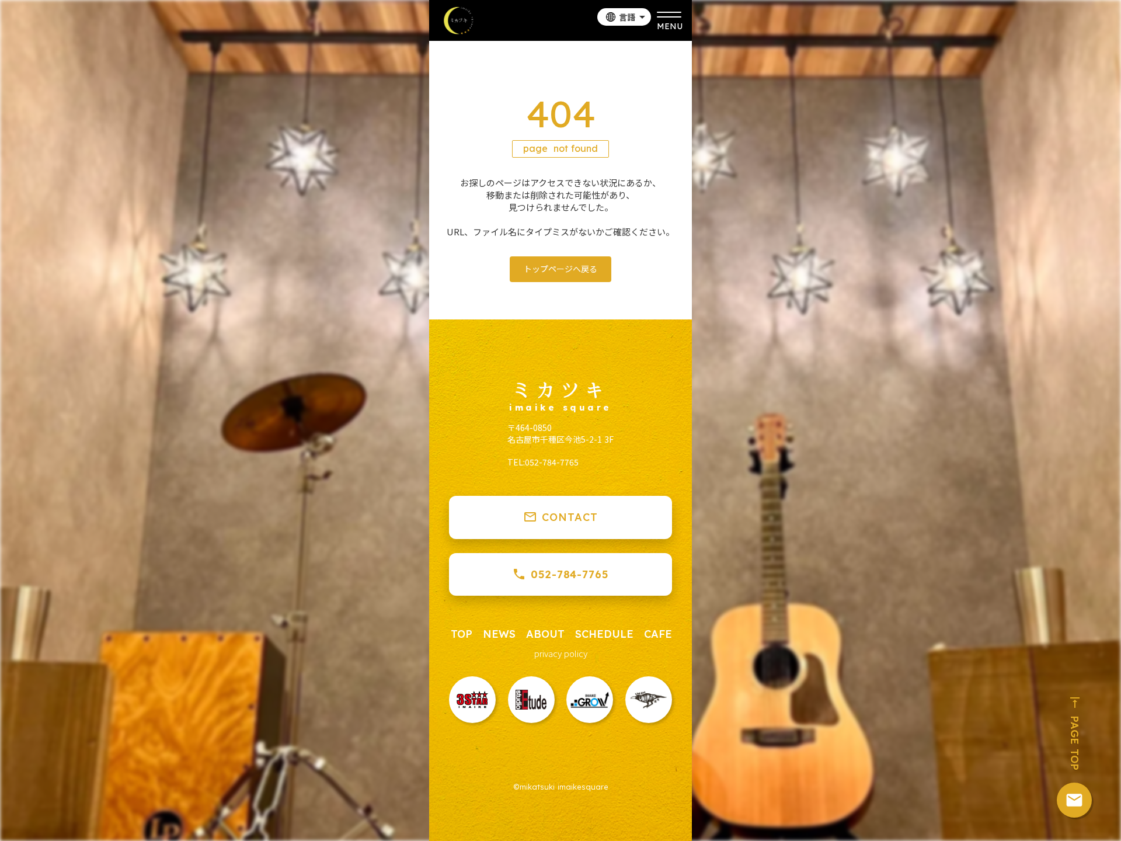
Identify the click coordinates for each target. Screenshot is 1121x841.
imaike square (560, 407)
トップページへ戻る (560, 268)
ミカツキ (560, 389)
